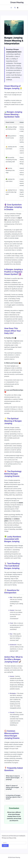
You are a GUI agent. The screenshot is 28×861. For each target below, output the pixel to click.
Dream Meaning (16, 2)
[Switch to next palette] (17, 7)
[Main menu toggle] (11, 7)
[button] (15, 8)
